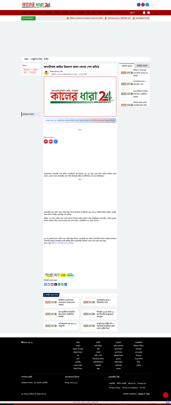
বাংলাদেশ (31, 13)
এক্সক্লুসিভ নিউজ (36, 59)
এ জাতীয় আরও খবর (51, 295)
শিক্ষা (88, 13)
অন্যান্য (117, 13)
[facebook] (139, 5)
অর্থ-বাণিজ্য (98, 346)
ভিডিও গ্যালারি (121, 383)
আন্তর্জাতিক (48, 13)
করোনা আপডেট (78, 349)
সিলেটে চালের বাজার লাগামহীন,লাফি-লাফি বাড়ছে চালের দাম (140, 105)
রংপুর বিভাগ (139, 359)
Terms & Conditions (130, 388)
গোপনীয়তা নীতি (94, 402)
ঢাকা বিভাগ (118, 352)
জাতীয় (46, 59)
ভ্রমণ (77, 359)
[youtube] (147, 5)
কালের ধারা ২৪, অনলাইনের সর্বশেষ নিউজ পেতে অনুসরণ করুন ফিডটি (80, 120)
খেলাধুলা (65, 13)
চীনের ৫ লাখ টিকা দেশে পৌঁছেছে (62, 243)
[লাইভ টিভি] (51, 141)
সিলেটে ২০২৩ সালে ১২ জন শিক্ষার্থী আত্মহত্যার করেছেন (105, 314)
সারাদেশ (40, 13)
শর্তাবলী (88, 402)
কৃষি (98, 349)
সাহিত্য (100, 13)
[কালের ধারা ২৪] (36, 5)
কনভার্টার (112, 383)
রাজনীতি (78, 362)
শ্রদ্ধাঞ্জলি (98, 365)
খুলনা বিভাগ (118, 349)
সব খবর (142, 388)
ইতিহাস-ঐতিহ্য (138, 346)
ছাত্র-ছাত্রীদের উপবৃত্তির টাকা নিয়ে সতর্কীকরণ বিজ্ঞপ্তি (144, 18)
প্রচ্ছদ (24, 13)
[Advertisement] (80, 41)
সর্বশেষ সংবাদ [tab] (127, 66)
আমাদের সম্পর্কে (76, 402)
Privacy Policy (114, 388)
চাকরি (72, 13)
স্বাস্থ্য (93, 13)
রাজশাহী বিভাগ (98, 362)
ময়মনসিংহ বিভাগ (98, 359)
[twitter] (143, 5)
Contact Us (141, 383)
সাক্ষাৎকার (118, 365)
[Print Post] (46, 141)
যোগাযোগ (83, 402)
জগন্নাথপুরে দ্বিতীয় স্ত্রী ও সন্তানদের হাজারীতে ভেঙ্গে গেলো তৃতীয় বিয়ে (106, 326)
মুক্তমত (118, 359)
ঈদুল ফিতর (26, 70)
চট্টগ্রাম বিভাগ (78, 352)
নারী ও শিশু (98, 355)
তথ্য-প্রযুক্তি (80, 13)
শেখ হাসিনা (33, 72)
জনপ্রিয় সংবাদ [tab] (142, 66)
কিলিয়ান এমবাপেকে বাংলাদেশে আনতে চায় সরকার (78, 18)
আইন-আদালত (118, 346)
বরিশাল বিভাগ (118, 355)
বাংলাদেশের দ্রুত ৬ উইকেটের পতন (111, 18)
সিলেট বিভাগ (78, 369)
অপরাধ (78, 346)
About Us (131, 383)
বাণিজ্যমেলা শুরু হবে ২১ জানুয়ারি (67, 324)
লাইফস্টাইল (109, 13)
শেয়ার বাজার (78, 365)
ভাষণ (25, 72)
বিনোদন (57, 13)
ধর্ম (78, 355)
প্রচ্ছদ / (26, 59)
